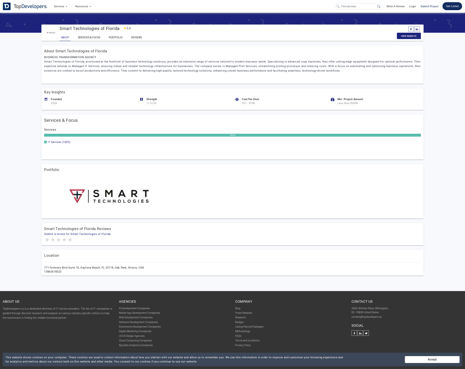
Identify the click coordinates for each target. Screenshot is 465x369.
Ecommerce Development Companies (140, 327)
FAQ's (238, 336)
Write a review (396, 6)
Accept (432, 359)
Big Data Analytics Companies (136, 345)
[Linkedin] (417, 29)
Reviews (136, 37)
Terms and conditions (247, 340)
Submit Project (429, 6)
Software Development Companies (138, 322)
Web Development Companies (136, 317)
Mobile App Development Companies (139, 313)
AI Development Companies (134, 308)
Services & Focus (89, 37)
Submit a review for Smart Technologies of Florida (77, 234)
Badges (239, 322)
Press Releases (243, 313)
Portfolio (116, 37)
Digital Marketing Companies (135, 331)
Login (412, 6)
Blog (237, 308)
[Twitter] (366, 333)
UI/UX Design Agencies (132, 336)
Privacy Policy (243, 345)
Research (240, 317)
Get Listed (452, 6)
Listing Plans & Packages (249, 327)
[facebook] (411, 29)
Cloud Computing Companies (135, 340)
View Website (409, 36)
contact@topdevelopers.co (366, 317)
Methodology (242, 331)
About (65, 37)
